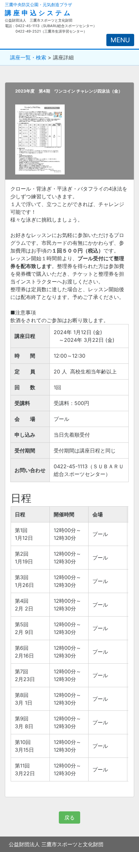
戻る (69, 817)
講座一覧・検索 (28, 57)
